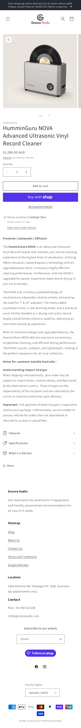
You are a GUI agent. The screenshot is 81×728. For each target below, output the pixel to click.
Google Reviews (18, 565)
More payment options (41, 206)
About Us (14, 540)
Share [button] (10, 465)
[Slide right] (49, 115)
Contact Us (15, 548)
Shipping (7, 157)
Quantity (8, 164)
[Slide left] (32, 115)
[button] (8, 19)
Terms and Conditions (22, 556)
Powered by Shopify (52, 720)
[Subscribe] (60, 639)
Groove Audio (34, 720)
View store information (21, 227)
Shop (11, 532)
